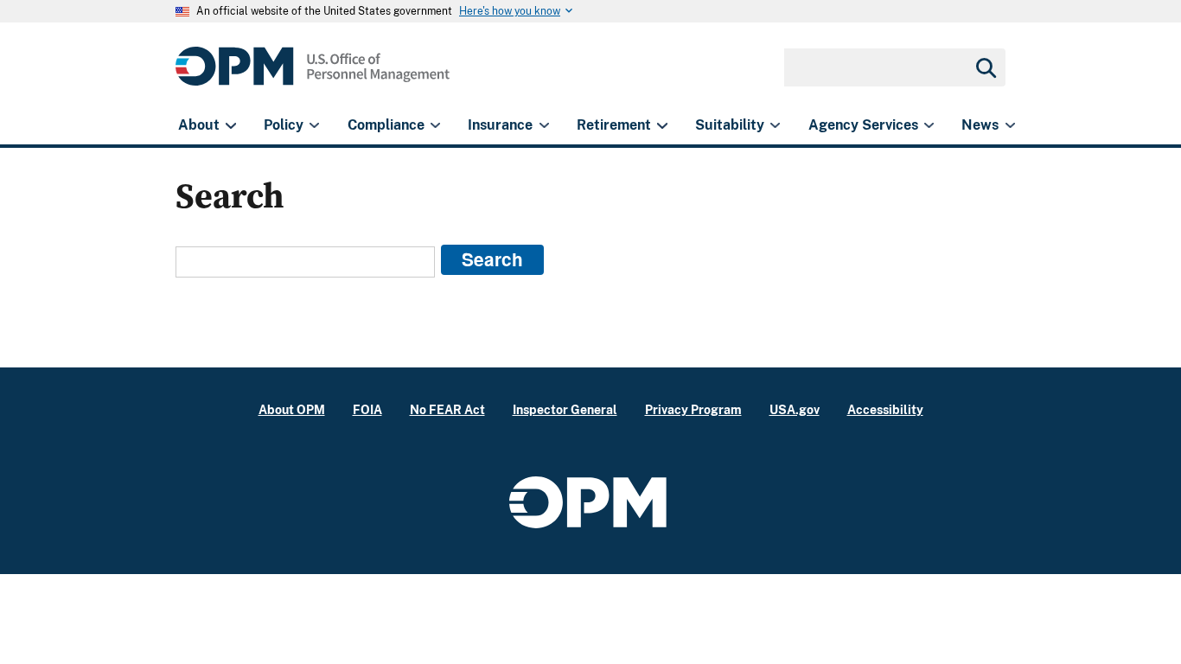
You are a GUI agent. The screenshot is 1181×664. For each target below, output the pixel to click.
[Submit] (984, 67)
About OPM (292, 409)
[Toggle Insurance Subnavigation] (544, 125)
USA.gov (794, 409)
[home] (313, 76)
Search (492, 258)
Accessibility (885, 409)
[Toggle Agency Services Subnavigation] (929, 125)
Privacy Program (693, 409)
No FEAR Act (447, 409)
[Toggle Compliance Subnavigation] (435, 125)
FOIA (367, 409)
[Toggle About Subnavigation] (230, 125)
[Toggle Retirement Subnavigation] (662, 125)
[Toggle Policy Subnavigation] (314, 125)
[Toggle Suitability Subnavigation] (775, 125)
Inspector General (565, 409)
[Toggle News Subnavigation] (1010, 125)
